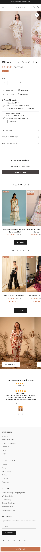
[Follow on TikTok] (25, 541)
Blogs (4, 454)
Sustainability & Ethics (9, 510)
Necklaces (5, 482)
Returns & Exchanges (9, 443)
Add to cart (20, 549)
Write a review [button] (20, 172)
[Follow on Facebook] (3, 541)
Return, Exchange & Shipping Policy (13, 493)
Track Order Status (8, 440)
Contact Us (5, 447)
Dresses (4, 464)
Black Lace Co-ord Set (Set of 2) (14, 295)
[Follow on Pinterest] (20, 541)
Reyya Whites (6, 471)
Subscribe (9, 533)
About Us (5, 436)
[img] (20, 383)
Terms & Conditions (8, 503)
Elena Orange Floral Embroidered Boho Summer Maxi (14, 231)
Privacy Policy (6, 499)
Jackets (4, 475)
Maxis (4, 468)
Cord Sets (5, 478)
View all (20, 242)
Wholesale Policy (7, 496)
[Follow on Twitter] (9, 541)
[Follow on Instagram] (14, 541)
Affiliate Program (7, 507)
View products (11, 364)
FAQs (4, 450)
